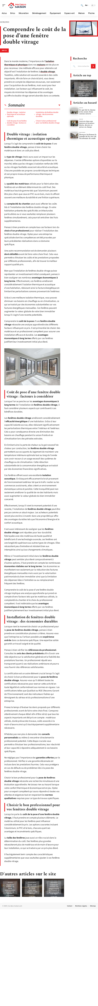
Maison (10, 882)
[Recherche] (82, 5)
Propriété (53, 882)
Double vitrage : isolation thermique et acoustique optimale (16, 114)
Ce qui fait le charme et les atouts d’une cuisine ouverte (87, 112)
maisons (41, 64)
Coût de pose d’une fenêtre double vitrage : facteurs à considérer (17, 123)
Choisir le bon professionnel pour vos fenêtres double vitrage (48, 122)
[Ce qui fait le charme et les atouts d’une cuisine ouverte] (74, 111)
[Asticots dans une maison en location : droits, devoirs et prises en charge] (74, 123)
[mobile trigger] (4, 5)
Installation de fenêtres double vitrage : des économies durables (47, 114)
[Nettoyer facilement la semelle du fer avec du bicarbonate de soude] (74, 135)
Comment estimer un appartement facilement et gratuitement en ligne (54, 889)
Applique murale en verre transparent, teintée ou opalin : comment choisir (10, 891)
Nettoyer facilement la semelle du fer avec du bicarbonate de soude (87, 136)
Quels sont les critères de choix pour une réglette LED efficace (32, 889)
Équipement (32, 882)
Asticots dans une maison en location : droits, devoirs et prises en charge (87, 124)
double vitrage (47, 71)
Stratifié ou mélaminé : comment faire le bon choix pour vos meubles (83, 91)
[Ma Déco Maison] (17, 5)
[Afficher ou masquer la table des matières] (42, 105)
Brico (4, 50)
